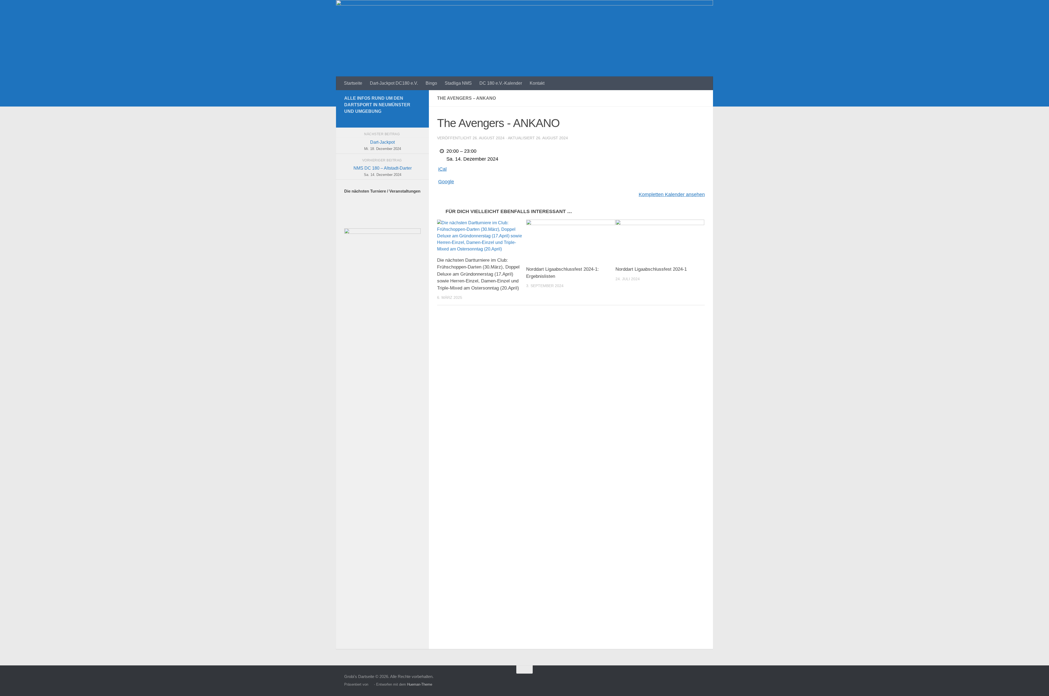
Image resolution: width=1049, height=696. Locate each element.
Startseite (353, 83)
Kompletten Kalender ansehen (672, 194)
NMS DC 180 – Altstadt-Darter (382, 171)
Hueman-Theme (419, 684)
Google (446, 181)
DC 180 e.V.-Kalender (500, 83)
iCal (442, 169)
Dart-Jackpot (382, 145)
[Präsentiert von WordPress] (371, 684)
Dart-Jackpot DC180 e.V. (394, 83)
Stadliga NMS (458, 83)
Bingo (431, 83)
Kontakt (537, 83)
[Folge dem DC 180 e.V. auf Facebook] (417, 119)
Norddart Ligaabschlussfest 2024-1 (651, 269)
